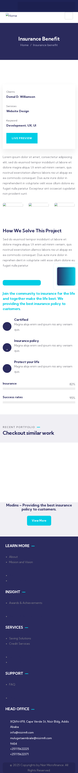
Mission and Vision (21, 562)
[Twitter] (46, 6)
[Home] (11, 15)
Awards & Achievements (25, 603)
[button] (22, 138)
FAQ (12, 684)
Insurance (28, 491)
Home (24, 45)
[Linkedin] (39, 6)
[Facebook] (25, 6)
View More (39, 520)
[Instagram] (53, 6)
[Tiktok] (67, 6)
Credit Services (19, 643)
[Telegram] (32, 6)
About (13, 557)
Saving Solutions (20, 638)
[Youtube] (60, 6)
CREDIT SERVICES (36, 487)
